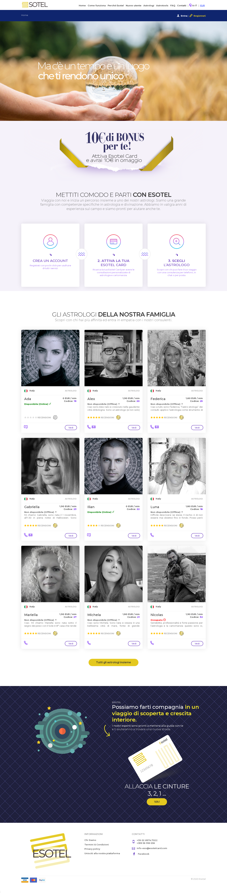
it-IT (194, 5)
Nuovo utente (133, 5)
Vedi (70, 427)
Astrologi (148, 5)
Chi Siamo (90, 840)
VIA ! (157, 801)
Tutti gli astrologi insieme (113, 662)
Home (82, 5)
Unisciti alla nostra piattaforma (102, 853)
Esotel (34, 5)
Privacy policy (92, 849)
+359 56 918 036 (146, 843)
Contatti (181, 5)
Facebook (143, 854)
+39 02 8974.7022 (147, 840)
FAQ (172, 5)
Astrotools (162, 5)
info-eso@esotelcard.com (152, 848)
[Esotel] (50, 850)
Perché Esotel (116, 5)
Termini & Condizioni (96, 844)
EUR (202, 5)
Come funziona (97, 5)
